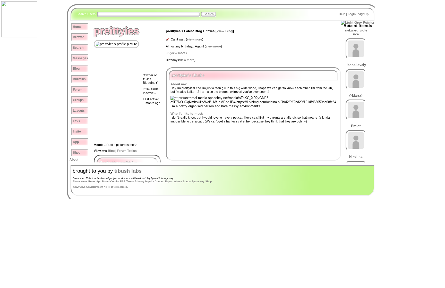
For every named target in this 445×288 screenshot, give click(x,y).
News (84, 181)
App (76, 142)
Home (77, 27)
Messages (80, 58)
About (74, 159)
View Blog (225, 31)
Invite (77, 131)
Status (187, 181)
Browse (78, 37)
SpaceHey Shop (202, 181)
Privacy (139, 181)
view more (194, 39)
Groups (78, 100)
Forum (77, 90)
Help (342, 14)
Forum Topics (127, 151)
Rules (92, 181)
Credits (114, 181)
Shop (76, 152)
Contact (159, 181)
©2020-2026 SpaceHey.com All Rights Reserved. (100, 187)
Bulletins (79, 79)
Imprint (149, 181)
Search (209, 14)
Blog (76, 68)
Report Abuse (173, 181)
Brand (105, 181)
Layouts (79, 110)
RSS (122, 181)
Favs (76, 121)
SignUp (363, 14)
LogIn (352, 14)
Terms (130, 181)
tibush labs (128, 171)
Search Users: (86, 14)
